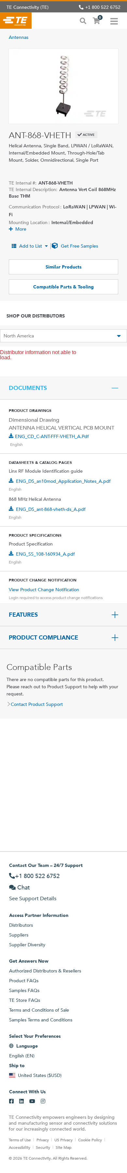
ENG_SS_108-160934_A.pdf (45, 554)
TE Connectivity (16, 20)
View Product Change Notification (44, 590)
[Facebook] (11, 1101)
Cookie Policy (90, 1139)
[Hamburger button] (114, 20)
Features (23, 614)
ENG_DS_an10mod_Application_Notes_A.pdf (63, 481)
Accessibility (19, 1147)
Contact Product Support (37, 704)
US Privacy (63, 1139)
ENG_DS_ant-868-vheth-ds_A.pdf (51, 509)
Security (43, 1147)
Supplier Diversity (27, 945)
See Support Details (32, 898)
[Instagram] (43, 1101)
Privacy (42, 1139)
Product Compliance (43, 637)
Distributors (21, 925)
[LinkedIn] (21, 1101)
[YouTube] (32, 1101)
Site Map (63, 1147)
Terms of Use (20, 1139)
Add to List (30, 246)
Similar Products (63, 267)
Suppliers (18, 935)
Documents (28, 388)
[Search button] (83, 20)
